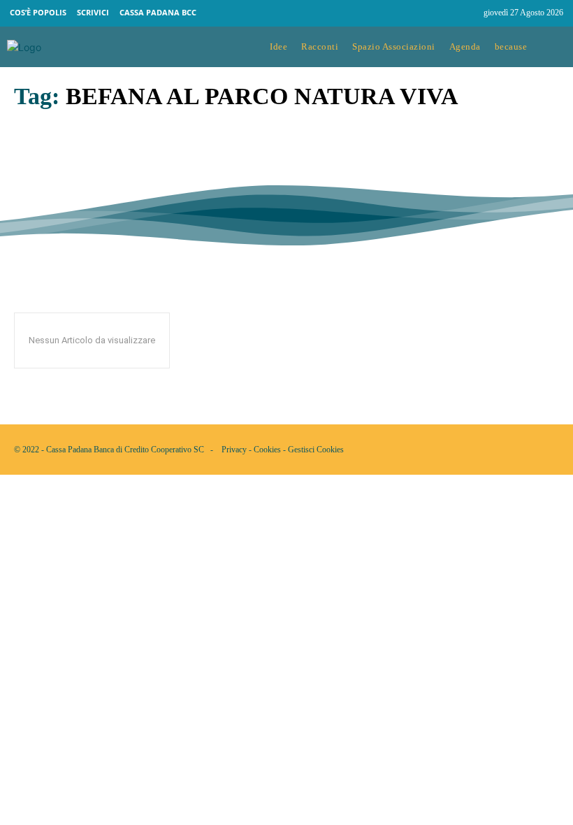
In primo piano (43, 182)
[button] (553, 47)
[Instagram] (467, 13)
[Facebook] (440, 13)
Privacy (234, 449)
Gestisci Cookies (316, 449)
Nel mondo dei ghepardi (100, 162)
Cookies (267, 449)
